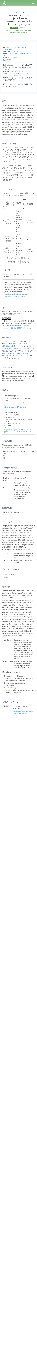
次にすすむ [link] (25, 262)
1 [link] (18, 262)
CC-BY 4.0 (14, 57)
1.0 (4, 251)
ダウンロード (19, 71)
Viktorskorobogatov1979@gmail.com (15, 407)
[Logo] (4, 2)
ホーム (15, 12)
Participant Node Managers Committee (15, 348)
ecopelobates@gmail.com (12, 430)
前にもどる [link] (11, 262)
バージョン (28, 173)
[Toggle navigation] (33, 3)
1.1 (4, 240)
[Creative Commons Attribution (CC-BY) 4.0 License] (7, 318)
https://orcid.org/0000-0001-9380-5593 (18, 432)
